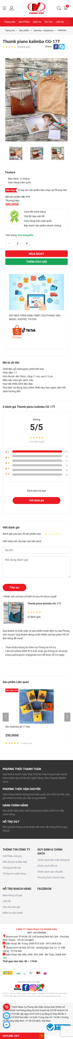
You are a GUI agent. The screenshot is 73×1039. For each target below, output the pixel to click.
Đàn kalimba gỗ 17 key (17, 726)
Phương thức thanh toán (51, 877)
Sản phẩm (24, 30)
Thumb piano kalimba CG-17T (44, 603)
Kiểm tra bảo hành (13, 912)
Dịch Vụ (37, 21)
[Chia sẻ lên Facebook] (56, 47)
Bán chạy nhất (12, 690)
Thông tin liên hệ (12, 867)
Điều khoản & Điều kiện (15, 861)
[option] (36, 99)
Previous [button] (7, 153)
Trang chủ (9, 21)
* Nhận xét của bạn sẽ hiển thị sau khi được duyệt (29, 596)
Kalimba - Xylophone (43, 30)
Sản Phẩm (24, 21)
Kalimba (62, 30)
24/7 (16, 1035)
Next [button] (66, 153)
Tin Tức (48, 21)
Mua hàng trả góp (12, 895)
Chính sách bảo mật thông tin (53, 860)
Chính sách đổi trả (47, 865)
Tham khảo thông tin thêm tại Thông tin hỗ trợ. (31, 647)
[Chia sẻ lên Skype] (61, 47)
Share (48, 46)
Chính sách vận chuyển (50, 871)
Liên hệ (60, 21)
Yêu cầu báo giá (11, 907)
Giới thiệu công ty (12, 856)
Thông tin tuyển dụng (14, 873)
